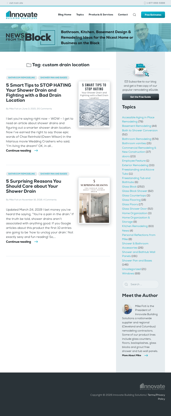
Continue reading (18, 151)
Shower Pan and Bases (53, 77)
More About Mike (131, 355)
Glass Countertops (134, 195)
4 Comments (49, 199)
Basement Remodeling (136, 126)
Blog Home (64, 14)
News (125, 230)
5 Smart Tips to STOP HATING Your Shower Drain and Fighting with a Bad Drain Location (38, 92)
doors (126, 156)
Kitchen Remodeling (135, 226)
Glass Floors (130, 204)
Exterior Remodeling (135, 165)
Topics (80, 14)
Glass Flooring (131, 200)
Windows (128, 273)
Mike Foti (13, 108)
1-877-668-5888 (155, 3)
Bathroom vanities (134, 143)
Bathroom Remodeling (21, 77)
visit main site (16, 3)
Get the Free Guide (140, 96)
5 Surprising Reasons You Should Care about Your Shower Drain (33, 186)
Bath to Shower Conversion (140, 130)
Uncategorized (131, 269)
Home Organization (134, 213)
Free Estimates (153, 14)
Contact (123, 14)
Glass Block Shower (134, 191)
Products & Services (101, 14)
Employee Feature (134, 160)
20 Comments (44, 108)
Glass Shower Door (134, 208)
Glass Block (129, 186)
